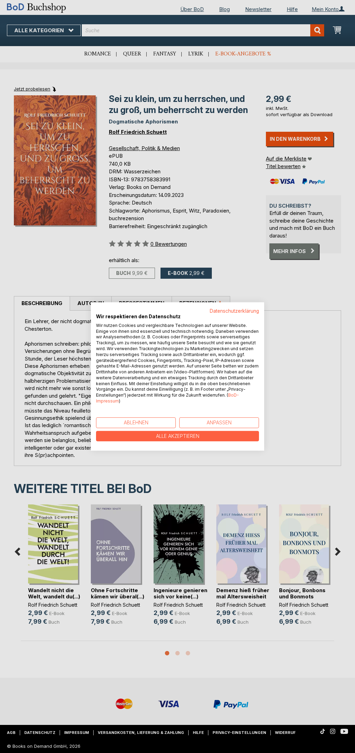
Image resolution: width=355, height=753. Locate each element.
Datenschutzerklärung (234, 311)
